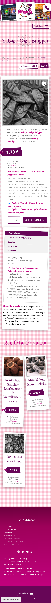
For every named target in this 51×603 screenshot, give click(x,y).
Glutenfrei (30, 57)
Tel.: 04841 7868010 (12, 539)
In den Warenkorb (34, 219)
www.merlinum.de (11, 544)
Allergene (12, 250)
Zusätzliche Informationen (19, 237)
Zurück (44, 65)
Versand (13, 165)
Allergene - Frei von (16, 58)
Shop (4, 58)
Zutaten (11, 242)
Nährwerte (12, 246)
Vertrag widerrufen (11, 599)
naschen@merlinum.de (13, 541)
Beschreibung (14, 233)
